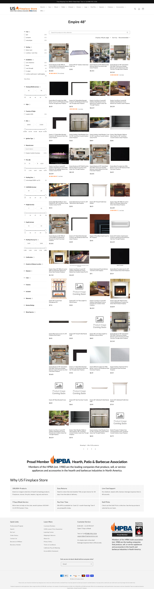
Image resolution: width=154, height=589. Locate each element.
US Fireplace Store (79, 579)
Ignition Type (29, 138)
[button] (43, 7)
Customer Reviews (49, 526)
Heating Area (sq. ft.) (31, 239)
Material (28, 271)
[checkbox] (35, 35)
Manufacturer (29, 145)
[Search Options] (128, 32)
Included (28, 291)
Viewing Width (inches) (32, 87)
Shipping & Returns (50, 535)
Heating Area (29, 177)
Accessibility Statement (51, 551)
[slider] (25, 95)
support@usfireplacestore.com (87, 536)
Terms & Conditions (50, 544)
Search (12, 529)
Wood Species (30, 312)
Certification (29, 257)
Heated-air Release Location (33, 264)
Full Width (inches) (31, 187)
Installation (29, 59)
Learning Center (49, 532)
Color (27, 278)
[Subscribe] (91, 564)
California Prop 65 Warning (52, 548)
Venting (28, 47)
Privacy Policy (48, 541)
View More (27, 79)
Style (27, 104)
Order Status (14, 535)
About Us (47, 538)
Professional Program (16, 526)
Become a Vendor (15, 544)
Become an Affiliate (16, 541)
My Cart (12, 532)
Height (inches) (30, 204)
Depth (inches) (30, 222)
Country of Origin (30, 111)
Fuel (27, 31)
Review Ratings (30, 305)
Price (28, 160)
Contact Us (13, 538)
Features (28, 284)
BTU (27, 121)
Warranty (28, 298)
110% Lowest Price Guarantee (53, 529)
